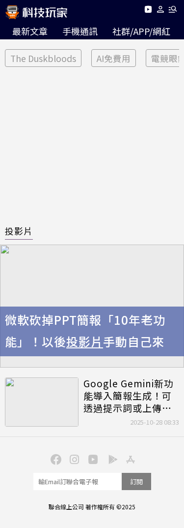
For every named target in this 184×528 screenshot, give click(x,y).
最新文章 (30, 31)
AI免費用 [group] (114, 58)
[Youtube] (148, 11)
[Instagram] (73, 459)
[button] (161, 11)
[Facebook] (55, 459)
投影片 (19, 230)
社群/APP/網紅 (141, 31)
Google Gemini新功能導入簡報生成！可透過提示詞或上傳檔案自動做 (128, 395)
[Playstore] (111, 459)
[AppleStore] (129, 459)
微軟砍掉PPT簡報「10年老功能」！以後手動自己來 (85, 330)
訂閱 (136, 481)
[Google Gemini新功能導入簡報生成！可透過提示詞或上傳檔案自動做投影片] (42, 402)
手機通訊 (80, 31)
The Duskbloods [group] (43, 58)
